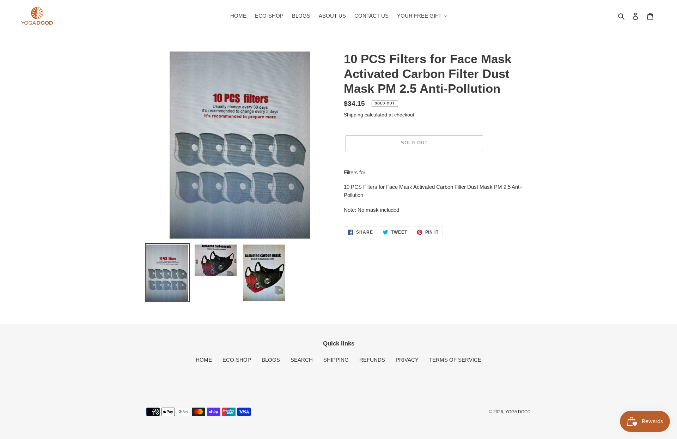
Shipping (353, 115)
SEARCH (302, 360)
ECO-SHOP (236, 360)
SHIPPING (336, 360)
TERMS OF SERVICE (455, 360)
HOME (204, 360)
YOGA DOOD (518, 411)
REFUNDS (372, 360)
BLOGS (271, 360)
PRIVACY (407, 360)
